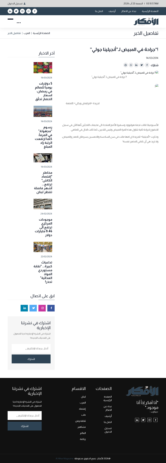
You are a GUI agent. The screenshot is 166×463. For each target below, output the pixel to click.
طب (83, 414)
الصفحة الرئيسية (150, 11)
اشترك (31, 359)
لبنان (83, 396)
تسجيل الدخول (15, 3)
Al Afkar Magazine (64, 458)
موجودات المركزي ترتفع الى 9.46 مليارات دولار (43, 227)
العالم (83, 433)
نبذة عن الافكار (128, 11)
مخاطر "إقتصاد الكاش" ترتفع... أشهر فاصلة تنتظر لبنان (43, 182)
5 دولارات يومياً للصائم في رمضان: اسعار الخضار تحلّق (43, 91)
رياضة (83, 439)
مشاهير (81, 426)
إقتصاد (82, 408)
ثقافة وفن (80, 420)
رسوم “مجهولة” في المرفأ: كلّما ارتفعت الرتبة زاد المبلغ (43, 136)
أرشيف (112, 11)
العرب (27, 33)
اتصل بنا (99, 11)
